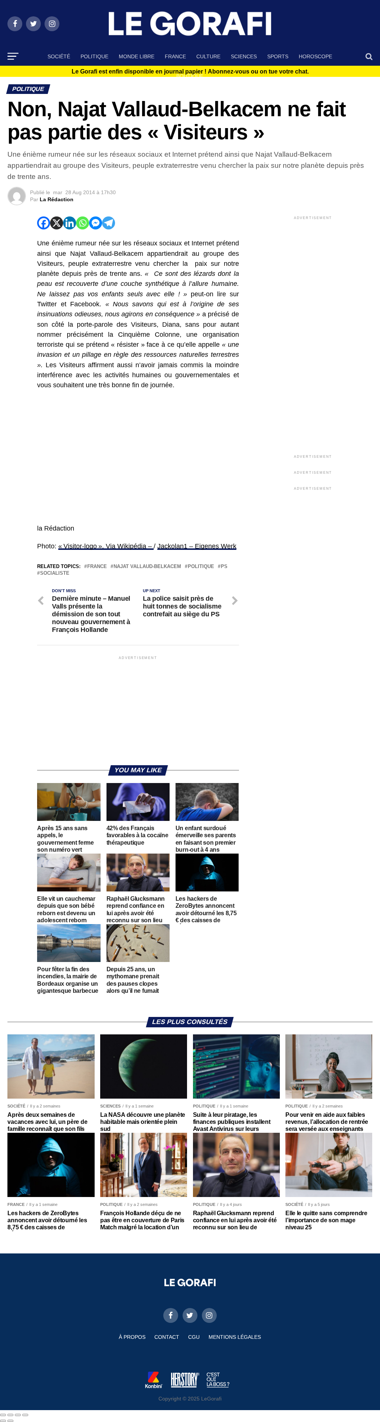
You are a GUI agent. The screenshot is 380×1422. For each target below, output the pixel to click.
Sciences (244, 56)
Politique (94, 56)
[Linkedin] (69, 222)
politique (201, 566)
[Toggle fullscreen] (18, 1415)
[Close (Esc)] (3, 1415)
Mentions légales (235, 1337)
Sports (277, 56)
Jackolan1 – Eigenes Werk (196, 546)
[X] (56, 222)
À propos (132, 1337)
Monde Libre (136, 56)
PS (224, 566)
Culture (208, 56)
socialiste (54, 573)
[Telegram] (108, 222)
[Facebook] (43, 222)
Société (59, 56)
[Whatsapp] (82, 222)
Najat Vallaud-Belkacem (147, 566)
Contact (166, 1337)
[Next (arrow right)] (10, 1421)
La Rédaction (56, 199)
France (175, 56)
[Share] (10, 1415)
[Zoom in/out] (25, 1415)
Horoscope (315, 56)
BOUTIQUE (189, 76)
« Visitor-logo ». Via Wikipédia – (106, 546)
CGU (194, 1337)
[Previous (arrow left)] (3, 1421)
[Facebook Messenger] (95, 222)
